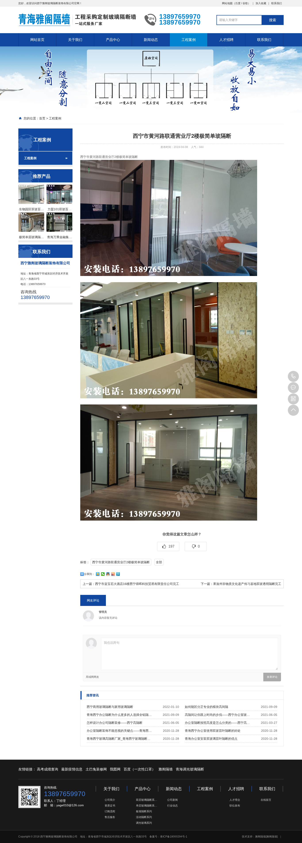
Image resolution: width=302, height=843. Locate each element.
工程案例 (189, 40)
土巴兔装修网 (96, 769)
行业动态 (172, 805)
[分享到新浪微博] (113, 574)
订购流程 (110, 811)
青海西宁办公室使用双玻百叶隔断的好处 (213, 730)
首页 (42, 118)
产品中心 (113, 40)
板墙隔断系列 (144, 811)
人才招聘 (226, 40)
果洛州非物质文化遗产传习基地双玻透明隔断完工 (247, 584)
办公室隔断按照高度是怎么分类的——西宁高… (217, 722)
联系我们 (276, 3)
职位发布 (234, 805)
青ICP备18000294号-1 (173, 836)
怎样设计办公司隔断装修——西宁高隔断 (114, 722)
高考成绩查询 (47, 769)
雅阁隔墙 (166, 769)
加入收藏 (261, 3)
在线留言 (266, 799)
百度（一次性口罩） (139, 769)
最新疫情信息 (71, 769)
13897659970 (293, 376)
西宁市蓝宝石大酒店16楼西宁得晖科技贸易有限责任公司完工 (137, 584)
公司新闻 (172, 799)
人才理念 (234, 799)
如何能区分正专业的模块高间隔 (206, 707)
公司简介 (110, 799)
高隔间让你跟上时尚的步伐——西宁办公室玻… (217, 715)
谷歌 (245, 3)
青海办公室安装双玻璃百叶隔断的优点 (211, 738)
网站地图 (227, 3)
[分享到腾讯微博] (118, 574)
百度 (238, 3)
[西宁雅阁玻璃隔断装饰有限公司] (78, 19)
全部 (159, 562)
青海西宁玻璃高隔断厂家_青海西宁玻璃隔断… (118, 738)
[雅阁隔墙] (272, 836)
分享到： (89, 574)
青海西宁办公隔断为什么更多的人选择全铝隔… (119, 715)
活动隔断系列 (144, 817)
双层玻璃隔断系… (146, 799)
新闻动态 (151, 40)
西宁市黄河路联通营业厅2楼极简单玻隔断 (121, 562)
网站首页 (37, 40)
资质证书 (110, 805)
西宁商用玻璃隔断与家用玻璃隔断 (110, 707)
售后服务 (110, 817)
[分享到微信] (103, 574)
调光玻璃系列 (144, 822)
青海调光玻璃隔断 (190, 769)
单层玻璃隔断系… (146, 805)
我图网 (115, 769)
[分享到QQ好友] (108, 574)
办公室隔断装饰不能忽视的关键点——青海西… (119, 730)
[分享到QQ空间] (98, 574)
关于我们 (75, 40)
